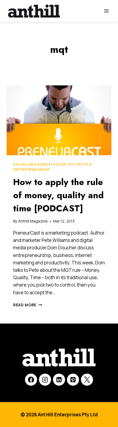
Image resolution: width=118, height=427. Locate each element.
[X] (87, 380)
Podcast (59, 164)
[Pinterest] (73, 380)
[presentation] (59, 120)
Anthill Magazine (30, 164)
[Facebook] (31, 380)
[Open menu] (106, 11)
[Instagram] (45, 380)
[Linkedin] (59, 380)
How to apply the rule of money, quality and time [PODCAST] (58, 195)
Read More (27, 304)
